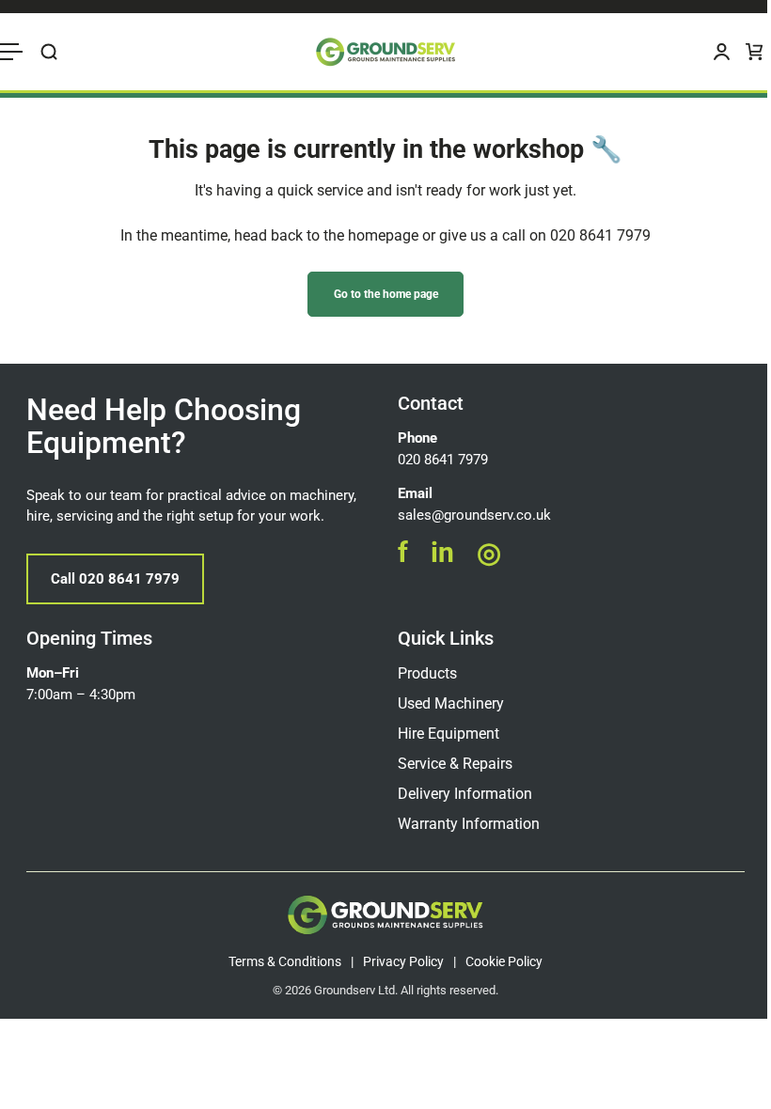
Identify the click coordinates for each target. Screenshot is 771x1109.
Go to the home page (386, 294)
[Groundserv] (385, 52)
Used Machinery (451, 703)
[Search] (49, 51)
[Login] (721, 52)
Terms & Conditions (284, 961)
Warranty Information (469, 824)
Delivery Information (465, 794)
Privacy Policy (403, 961)
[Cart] (754, 52)
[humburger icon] (11, 51)
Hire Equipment (448, 733)
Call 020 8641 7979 (115, 578)
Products (427, 673)
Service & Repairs (455, 764)
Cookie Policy (504, 961)
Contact (431, 403)
